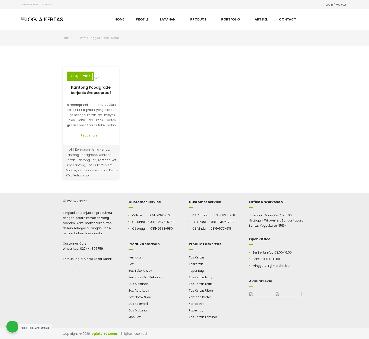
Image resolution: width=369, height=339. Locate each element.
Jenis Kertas (100, 149)
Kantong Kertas (200, 297)
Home (68, 38)
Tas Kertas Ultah (201, 290)
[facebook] (66, 270)
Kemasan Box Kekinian (145, 277)
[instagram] (95, 270)
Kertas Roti (197, 304)
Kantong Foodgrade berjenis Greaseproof (91, 90)
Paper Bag (196, 271)
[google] (85, 270)
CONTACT (287, 19)
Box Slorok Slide (140, 297)
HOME (119, 19)
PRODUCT (198, 19)
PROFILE (142, 19)
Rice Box (135, 317)
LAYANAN (168, 19)
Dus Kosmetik (139, 304)
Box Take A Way (140, 271)
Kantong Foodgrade (81, 155)
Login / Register (336, 4)
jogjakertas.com (104, 334)
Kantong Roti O (84, 165)
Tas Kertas (196, 257)
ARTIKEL (261, 19)
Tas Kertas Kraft (200, 284)
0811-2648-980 (161, 228)
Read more (89, 135)
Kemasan (136, 257)
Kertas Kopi (80, 175)
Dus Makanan (139, 284)
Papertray (196, 310)
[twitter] (76, 270)
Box (131, 264)
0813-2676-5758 (162, 222)
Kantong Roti (86, 160)
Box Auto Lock (139, 290)
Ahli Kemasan (79, 149)
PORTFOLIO (230, 19)
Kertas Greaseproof (93, 170)
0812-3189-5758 (223, 215)
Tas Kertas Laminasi (203, 317)
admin (95, 78)
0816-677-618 (221, 228)
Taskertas (196, 264)
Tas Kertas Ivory (200, 277)
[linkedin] (114, 270)
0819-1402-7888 (223, 222)
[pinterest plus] (105, 270)
